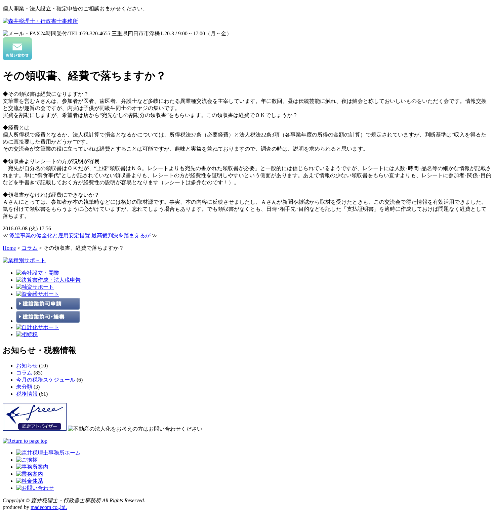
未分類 (24, 387)
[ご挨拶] (27, 460)
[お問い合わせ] (17, 58)
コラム (30, 248)
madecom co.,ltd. (49, 507)
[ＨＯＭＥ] (48, 453)
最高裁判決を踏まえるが (121, 235)
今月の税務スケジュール (45, 380)
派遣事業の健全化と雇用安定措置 (49, 235)
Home (9, 248)
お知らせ (27, 365)
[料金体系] (29, 481)
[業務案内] (29, 474)
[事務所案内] (32, 467)
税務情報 (27, 394)
